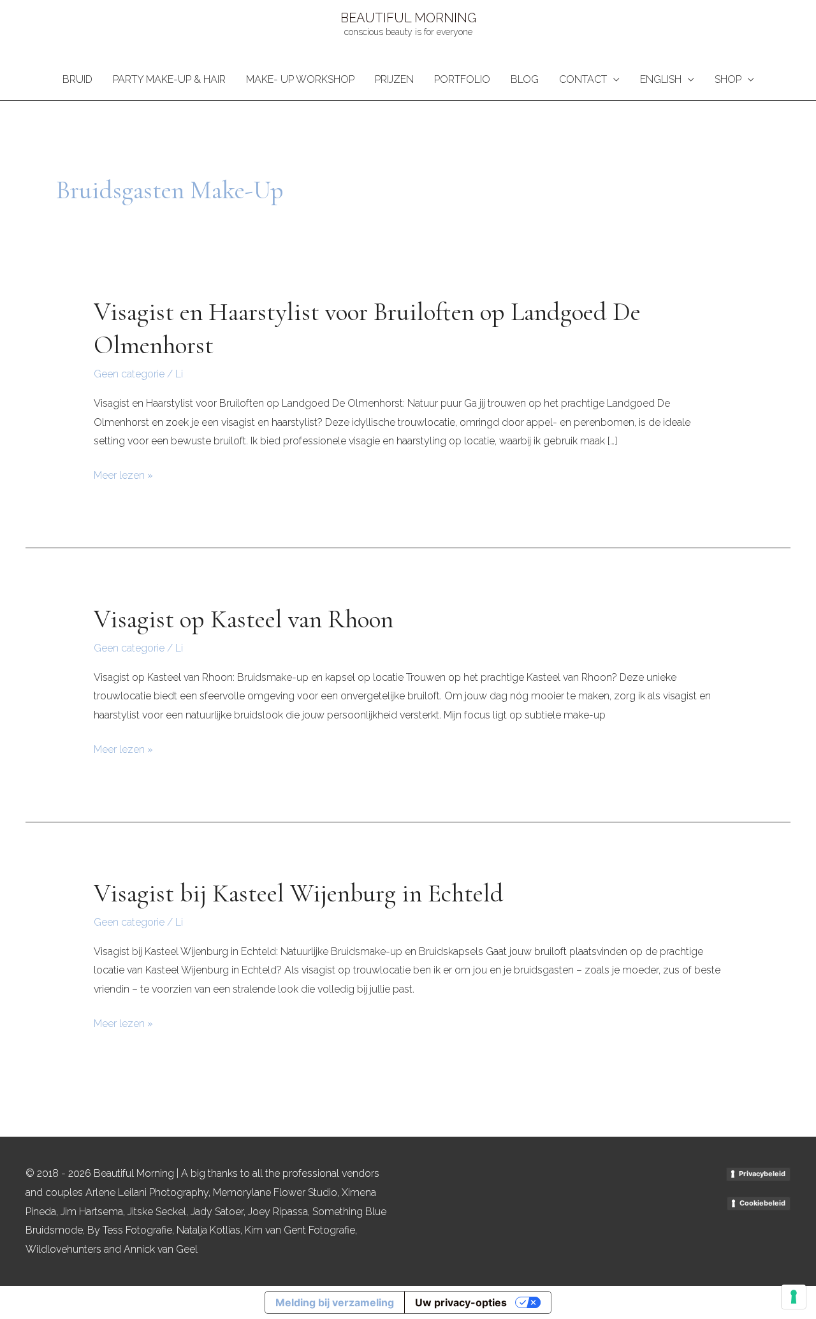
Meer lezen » (123, 473)
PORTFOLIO (462, 79)
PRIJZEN (394, 79)
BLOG (525, 79)
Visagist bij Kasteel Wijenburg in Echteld (299, 893)
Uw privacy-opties (461, 1302)
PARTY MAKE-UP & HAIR (169, 79)
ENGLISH (660, 79)
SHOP (728, 79)
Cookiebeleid (762, 1203)
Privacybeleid (762, 1173)
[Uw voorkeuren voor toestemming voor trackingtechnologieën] (794, 1297)
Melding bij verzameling (334, 1302)
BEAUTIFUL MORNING (408, 18)
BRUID (77, 79)
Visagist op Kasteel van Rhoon (243, 619)
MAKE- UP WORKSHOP (300, 79)
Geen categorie (129, 374)
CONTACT (583, 79)
